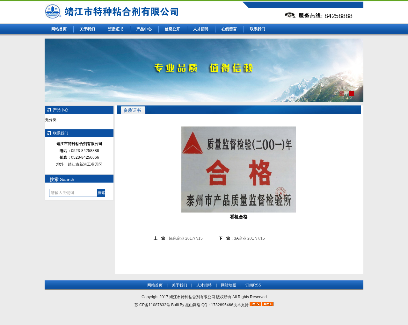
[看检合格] (238, 211)
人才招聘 (200, 29)
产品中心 (144, 29)
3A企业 (240, 238)
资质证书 (115, 29)
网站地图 (228, 285)
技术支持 (241, 305)
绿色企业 (176, 238)
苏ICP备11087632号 (152, 305)
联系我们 (257, 29)
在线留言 (229, 29)
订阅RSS (253, 285)
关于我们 (87, 29)
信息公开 (172, 29)
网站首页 (59, 29)
